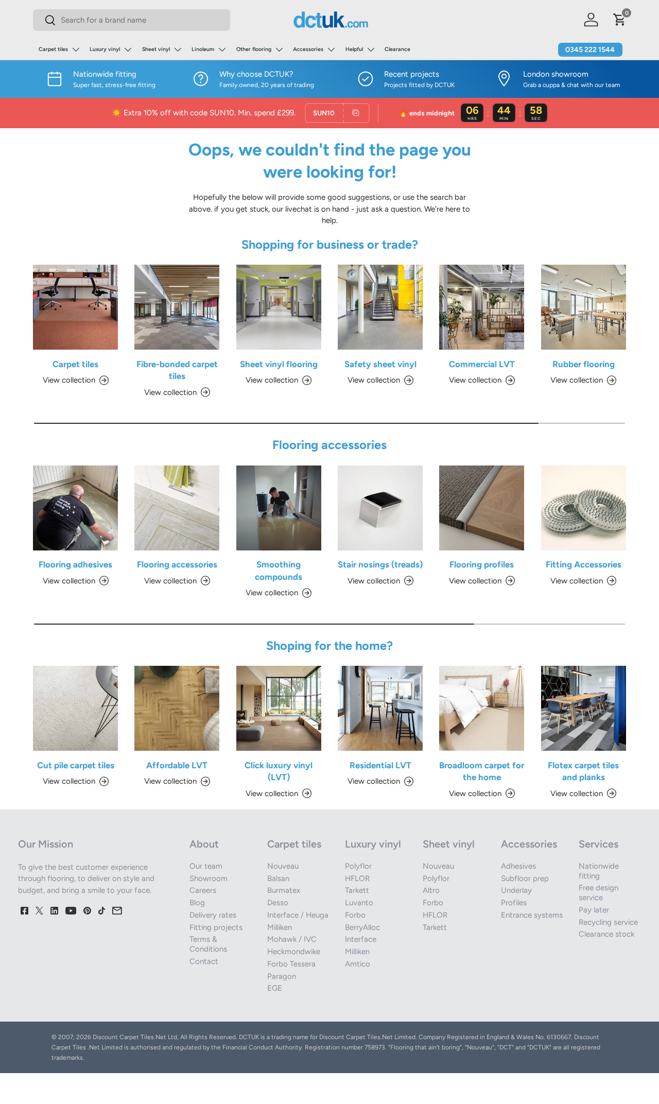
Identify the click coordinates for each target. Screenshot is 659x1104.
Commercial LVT (482, 364)
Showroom (208, 878)
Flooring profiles (481, 564)
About (204, 844)
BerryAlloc (362, 927)
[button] (620, 19)
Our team (205, 866)
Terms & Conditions (208, 944)
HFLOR (357, 878)
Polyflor (358, 866)
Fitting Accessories (583, 564)
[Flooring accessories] (176, 507)
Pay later (594, 910)
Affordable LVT (176, 765)
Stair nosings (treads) (380, 564)
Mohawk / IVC (292, 939)
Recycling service (608, 922)
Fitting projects (215, 927)
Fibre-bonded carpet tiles (177, 370)
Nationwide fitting (599, 871)
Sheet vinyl (156, 49)
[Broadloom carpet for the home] (481, 708)
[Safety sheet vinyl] (380, 307)
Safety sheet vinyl (380, 364)
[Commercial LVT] (481, 307)
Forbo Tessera (291, 964)
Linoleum (203, 49)
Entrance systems (532, 915)
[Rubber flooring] (583, 307)
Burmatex (283, 890)
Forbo (355, 915)
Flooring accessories (177, 564)
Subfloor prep (525, 878)
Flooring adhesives (75, 564)
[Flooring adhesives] (75, 507)
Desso (277, 902)
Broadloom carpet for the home (481, 771)
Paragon (281, 976)
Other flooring (253, 49)
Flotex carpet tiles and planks (583, 771)
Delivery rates (212, 915)
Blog (197, 902)
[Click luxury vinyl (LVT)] (278, 708)
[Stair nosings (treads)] (380, 507)
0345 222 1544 (590, 49)
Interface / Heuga (297, 915)
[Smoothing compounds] (278, 507)
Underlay (516, 890)
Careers (202, 890)
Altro (431, 890)
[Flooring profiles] (481, 507)
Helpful (354, 49)
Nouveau (283, 866)
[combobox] (131, 20)
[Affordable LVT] (176, 708)
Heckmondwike (293, 951)
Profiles (514, 902)
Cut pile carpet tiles (75, 765)
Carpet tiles (53, 49)
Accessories (308, 49)
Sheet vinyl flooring (279, 364)
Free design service (598, 892)
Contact (203, 961)
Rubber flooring (583, 364)
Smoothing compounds (278, 570)
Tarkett (357, 890)
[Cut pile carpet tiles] (75, 708)
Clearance (397, 49)
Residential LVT (380, 765)
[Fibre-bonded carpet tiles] (176, 307)
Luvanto (359, 902)
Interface (360, 939)
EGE (274, 988)
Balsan (278, 878)
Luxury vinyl (105, 49)
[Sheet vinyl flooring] (278, 307)
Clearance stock (606, 934)
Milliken (279, 927)
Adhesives (518, 866)
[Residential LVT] (380, 708)
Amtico (357, 964)
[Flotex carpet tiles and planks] (583, 708)
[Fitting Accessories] (583, 507)
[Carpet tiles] (75, 307)
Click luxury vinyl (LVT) (279, 771)
